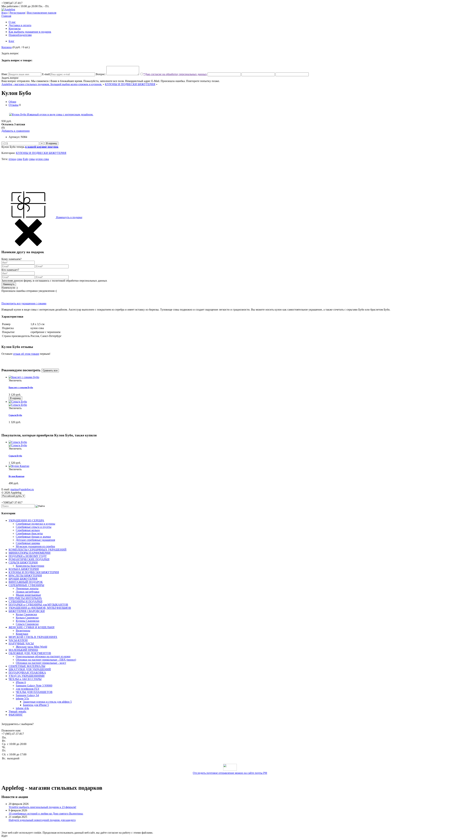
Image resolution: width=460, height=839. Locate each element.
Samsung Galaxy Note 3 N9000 (34, 685)
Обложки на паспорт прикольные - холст (41, 662)
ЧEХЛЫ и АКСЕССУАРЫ (25, 679)
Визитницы (23, 630)
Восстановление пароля (41, 12)
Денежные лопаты (27, 588)
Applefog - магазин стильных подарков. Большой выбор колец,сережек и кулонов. (51, 84)
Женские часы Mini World (31, 646)
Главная (6, 15)
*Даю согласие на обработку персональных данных (175, 74)
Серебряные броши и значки (33, 536)
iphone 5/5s (22, 698)
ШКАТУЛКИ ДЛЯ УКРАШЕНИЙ (30, 669)
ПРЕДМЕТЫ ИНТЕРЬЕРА (25, 598)
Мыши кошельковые (28, 594)
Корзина (6, 47)
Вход (4, 12)
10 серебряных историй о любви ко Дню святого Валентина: (46, 813)
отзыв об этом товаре (26, 353)
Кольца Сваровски (27, 617)
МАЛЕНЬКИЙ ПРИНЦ (23, 649)
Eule (25, 159)
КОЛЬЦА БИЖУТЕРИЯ (24, 569)
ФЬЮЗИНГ (16, 714)
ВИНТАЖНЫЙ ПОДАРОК (26, 581)
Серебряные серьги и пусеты (33, 526)
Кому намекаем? (11, 259)
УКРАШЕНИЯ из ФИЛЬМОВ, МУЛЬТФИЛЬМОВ (40, 607)
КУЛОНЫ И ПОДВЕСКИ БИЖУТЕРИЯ (130, 84)
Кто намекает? (10, 269)
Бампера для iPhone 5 (36, 704)
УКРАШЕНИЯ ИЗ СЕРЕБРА (26, 520)
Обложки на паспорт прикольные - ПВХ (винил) (46, 659)
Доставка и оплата (20, 25)
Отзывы (14, 104)
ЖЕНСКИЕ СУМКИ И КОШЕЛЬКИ (31, 627)
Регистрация (17, 12)
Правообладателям (20, 35)
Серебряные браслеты (29, 533)
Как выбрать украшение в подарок (30, 31)
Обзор (12, 101)
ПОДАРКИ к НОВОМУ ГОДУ (28, 556)
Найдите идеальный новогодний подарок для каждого (42, 820)
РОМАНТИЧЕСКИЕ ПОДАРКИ (29, 559)
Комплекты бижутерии (30, 565)
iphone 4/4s (22, 708)
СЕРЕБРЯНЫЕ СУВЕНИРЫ (26, 585)
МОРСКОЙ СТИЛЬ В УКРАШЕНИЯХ (33, 637)
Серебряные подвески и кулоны (35, 523)
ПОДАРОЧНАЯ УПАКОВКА (27, 672)
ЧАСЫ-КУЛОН (18, 640)
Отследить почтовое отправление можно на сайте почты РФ (230, 772)
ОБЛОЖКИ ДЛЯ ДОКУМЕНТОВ (30, 653)
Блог (11, 41)
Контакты (15, 28)
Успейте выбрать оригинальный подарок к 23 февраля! (42, 807)
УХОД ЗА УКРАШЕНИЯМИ (27, 675)
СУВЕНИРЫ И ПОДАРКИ (25, 601)
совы (32, 159)
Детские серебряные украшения (35, 539)
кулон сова (42, 159)
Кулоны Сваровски (27, 620)
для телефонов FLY (28, 688)
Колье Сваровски (26, 614)
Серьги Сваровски (27, 624)
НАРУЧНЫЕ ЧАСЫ (21, 643)
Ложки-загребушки (27, 591)
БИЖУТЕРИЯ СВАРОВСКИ (27, 611)
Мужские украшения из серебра (35, 546)
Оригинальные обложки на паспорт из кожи (43, 656)
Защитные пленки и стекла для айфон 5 (47, 701)
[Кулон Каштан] (19, 466)
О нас (12, 22)
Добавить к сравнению (15, 130)
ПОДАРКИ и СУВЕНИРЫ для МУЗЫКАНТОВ (38, 604)
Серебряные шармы (28, 543)
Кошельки (22, 633)
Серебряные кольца (28, 530)
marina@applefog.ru (22, 489)
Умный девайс (17, 711)
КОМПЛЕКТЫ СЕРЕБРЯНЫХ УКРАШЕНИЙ (37, 549)
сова (19, 159)
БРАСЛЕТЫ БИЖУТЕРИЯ (25, 575)
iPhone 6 (21, 682)
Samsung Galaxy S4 (27, 695)
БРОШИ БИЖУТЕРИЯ (23, 578)
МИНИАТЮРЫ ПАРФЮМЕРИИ (29, 552)
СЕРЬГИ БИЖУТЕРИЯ (23, 562)
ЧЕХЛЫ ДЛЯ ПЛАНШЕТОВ (34, 692)
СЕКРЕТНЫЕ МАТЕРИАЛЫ (27, 666)
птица (12, 159)
